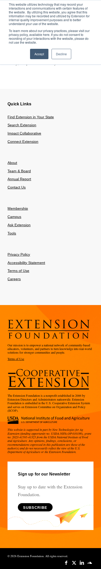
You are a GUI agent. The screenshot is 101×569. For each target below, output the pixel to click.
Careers (14, 279)
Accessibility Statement (26, 263)
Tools (12, 233)
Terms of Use (18, 271)
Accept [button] (39, 54)
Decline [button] (61, 54)
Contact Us (17, 187)
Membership (18, 208)
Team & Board (19, 171)
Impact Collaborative (24, 133)
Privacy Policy (19, 254)
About (12, 163)
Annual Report (19, 179)
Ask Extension (19, 225)
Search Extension (22, 125)
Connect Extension (23, 141)
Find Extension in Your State (31, 117)
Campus (14, 217)
